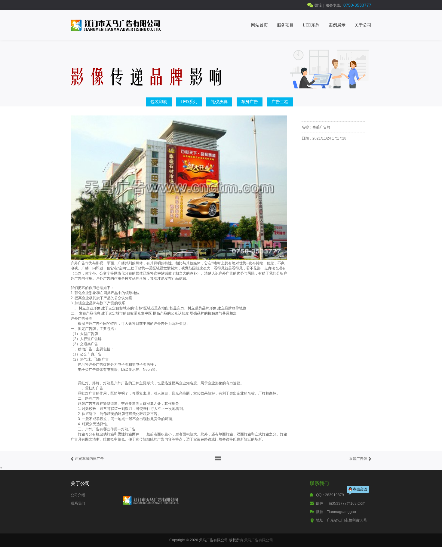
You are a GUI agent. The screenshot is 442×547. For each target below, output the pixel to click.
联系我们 (78, 503)
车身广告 (249, 101)
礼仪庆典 (219, 101)
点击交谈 (358, 491)
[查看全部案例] (218, 459)
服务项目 (285, 25)
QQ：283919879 (330, 495)
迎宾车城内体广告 (89, 458)
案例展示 (337, 25)
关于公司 (363, 25)
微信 (318, 5)
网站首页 (259, 25)
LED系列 (311, 25)
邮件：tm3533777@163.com (340, 503)
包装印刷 (158, 101)
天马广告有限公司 (258, 540)
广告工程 (280, 101)
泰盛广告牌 (358, 458)
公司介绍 (78, 495)
